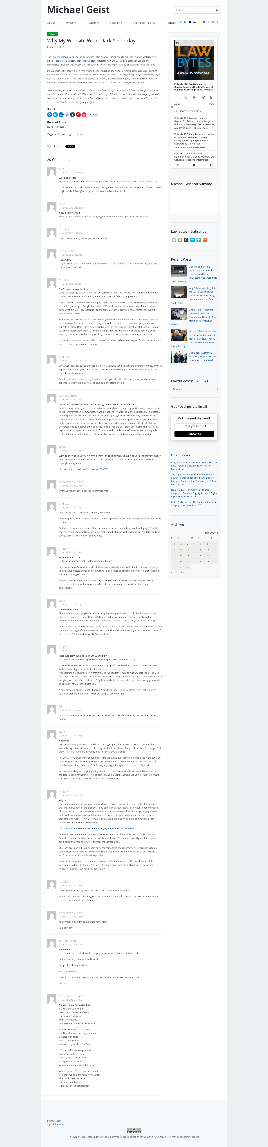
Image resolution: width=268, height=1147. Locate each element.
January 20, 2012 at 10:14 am (71, 944)
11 (194, 549)
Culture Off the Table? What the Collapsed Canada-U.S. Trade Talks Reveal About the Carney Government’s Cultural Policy (194, 338)
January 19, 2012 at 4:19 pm (71, 507)
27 (207, 561)
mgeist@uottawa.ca (57, 1124)
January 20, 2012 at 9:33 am (71, 916)
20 (207, 555)
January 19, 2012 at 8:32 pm (71, 735)
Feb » (181, 571)
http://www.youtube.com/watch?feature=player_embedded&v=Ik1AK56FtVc (96, 828)
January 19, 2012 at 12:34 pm (71, 255)
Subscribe (194, 434)
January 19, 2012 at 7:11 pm (71, 650)
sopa (79, 134)
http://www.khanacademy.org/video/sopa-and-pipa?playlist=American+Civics (97, 659)
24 (187, 561)
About (51, 23)
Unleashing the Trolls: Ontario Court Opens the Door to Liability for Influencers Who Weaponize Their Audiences (194, 274)
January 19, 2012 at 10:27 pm (71, 795)
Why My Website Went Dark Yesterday (91, 40)
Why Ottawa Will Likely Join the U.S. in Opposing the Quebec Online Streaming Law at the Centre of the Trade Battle (193, 295)
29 (174, 567)
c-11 (56, 134)
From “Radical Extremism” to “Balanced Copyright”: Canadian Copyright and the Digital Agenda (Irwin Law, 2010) (194, 493)
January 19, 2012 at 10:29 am (71, 208)
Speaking (116, 23)
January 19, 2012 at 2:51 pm (71, 360)
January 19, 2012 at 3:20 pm (71, 399)
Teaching (93, 23)
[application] (194, 72)
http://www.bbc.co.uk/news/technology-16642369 (84, 469)
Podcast (171, 23)
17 (187, 555)
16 (181, 555)
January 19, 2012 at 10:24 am (71, 172)
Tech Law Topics (144, 23)
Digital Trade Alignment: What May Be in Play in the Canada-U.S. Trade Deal (202, 356)
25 (194, 561)
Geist (78, 9)
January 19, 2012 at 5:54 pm (71, 552)
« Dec (174, 571)
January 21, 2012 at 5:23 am (71, 1000)
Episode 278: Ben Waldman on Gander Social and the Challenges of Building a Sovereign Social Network (194, 121)
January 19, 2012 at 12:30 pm (71, 233)
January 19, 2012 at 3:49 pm (71, 485)
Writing (71, 23)
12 (201, 549)
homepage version (86, 60)
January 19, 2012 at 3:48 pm (71, 450)
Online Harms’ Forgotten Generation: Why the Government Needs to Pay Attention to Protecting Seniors (193, 317)
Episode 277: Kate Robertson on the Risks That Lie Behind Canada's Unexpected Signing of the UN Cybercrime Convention (194, 139)
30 (181, 567)
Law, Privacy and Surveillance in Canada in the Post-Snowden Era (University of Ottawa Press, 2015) (194, 465)
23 (181, 561)
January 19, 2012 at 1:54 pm (71, 284)
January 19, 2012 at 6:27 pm (71, 604)
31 (187, 567)
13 (207, 549)
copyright (67, 134)
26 (201, 561)
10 (187, 549)
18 (194, 555)
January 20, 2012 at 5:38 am (71, 885)
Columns (52, 34)
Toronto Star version (64, 60)
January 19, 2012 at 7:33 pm (71, 710)
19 (201, 555)
